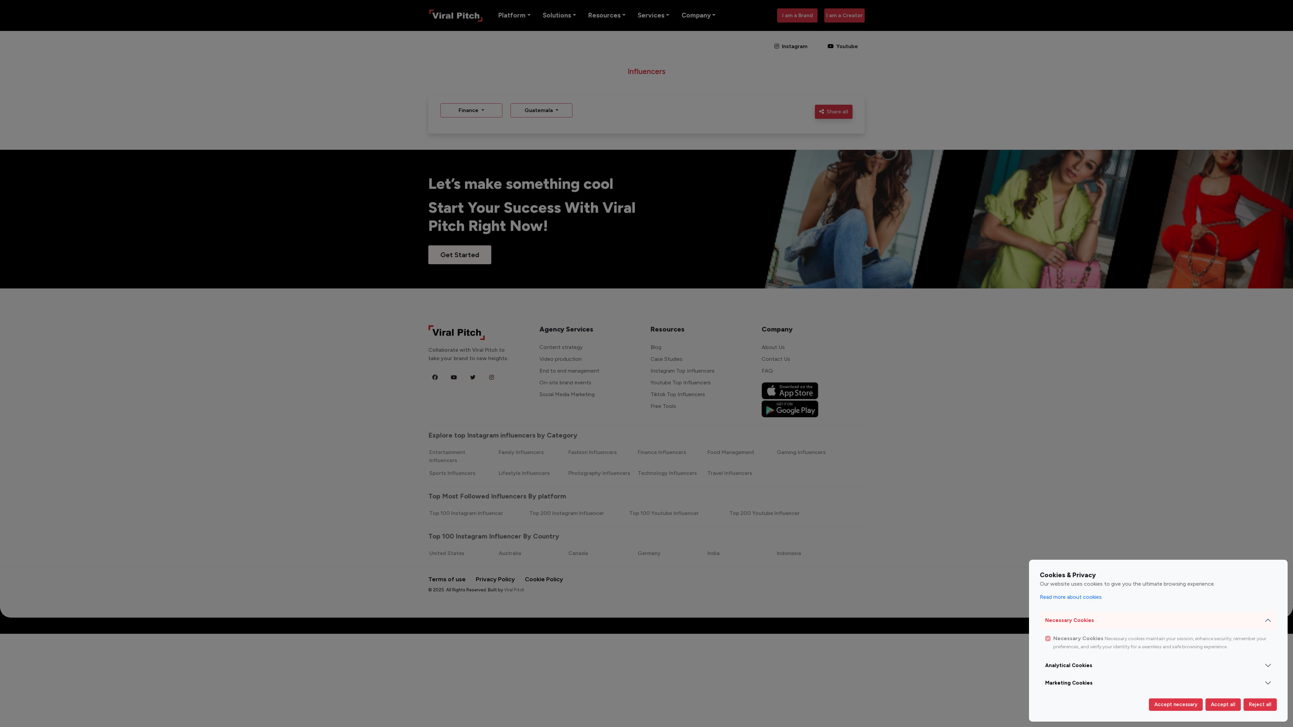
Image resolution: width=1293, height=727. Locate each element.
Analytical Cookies (1068, 665)
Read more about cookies (1071, 597)
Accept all (1223, 704)
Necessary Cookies (1069, 620)
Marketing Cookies (1069, 683)
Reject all (1260, 704)
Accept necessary (1175, 704)
